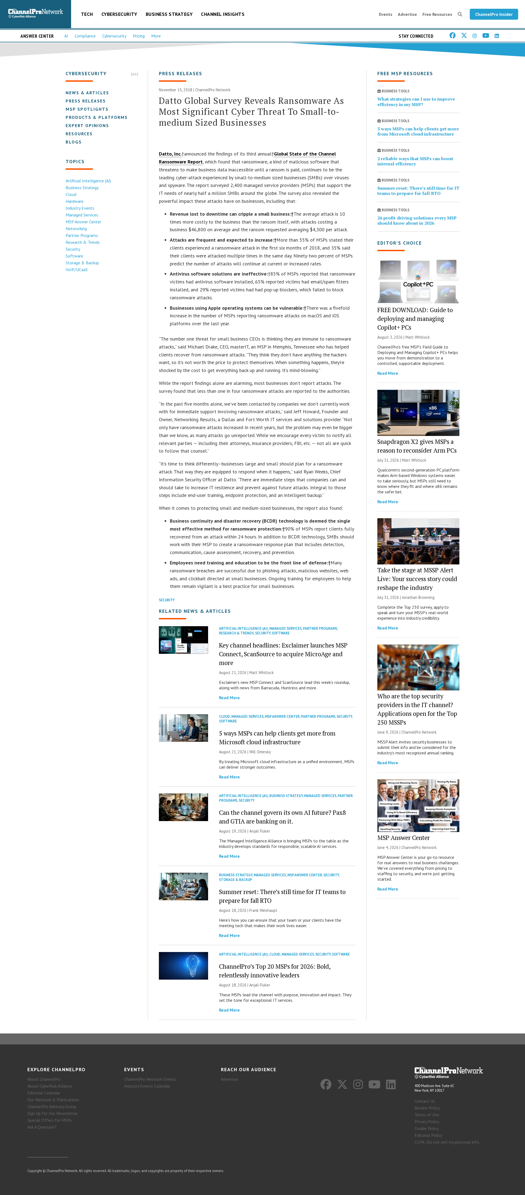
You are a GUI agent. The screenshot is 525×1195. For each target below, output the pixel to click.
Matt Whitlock (261, 672)
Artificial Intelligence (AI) (88, 180)
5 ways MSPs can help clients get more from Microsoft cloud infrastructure (418, 131)
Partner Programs (82, 235)
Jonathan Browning (418, 597)
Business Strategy (169, 14)
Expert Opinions (87, 125)
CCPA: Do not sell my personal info (447, 1142)
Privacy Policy (427, 1121)
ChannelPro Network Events (150, 1079)
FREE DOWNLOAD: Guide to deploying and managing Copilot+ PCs (415, 318)
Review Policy (427, 1108)
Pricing (139, 36)
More (156, 36)
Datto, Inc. (170, 154)
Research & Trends (83, 242)
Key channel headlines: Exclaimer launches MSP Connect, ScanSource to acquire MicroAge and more (283, 654)
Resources (79, 133)
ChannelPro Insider (494, 14)
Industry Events (80, 208)
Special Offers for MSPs (49, 1120)
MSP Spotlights (87, 109)
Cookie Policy (427, 1128)
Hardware (74, 201)
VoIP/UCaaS (77, 269)
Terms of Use (427, 1114)
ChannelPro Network (213, 89)
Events (385, 14)
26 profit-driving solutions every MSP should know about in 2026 (417, 220)
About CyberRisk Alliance (49, 1086)
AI (66, 36)
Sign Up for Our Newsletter (52, 1113)
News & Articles (87, 92)
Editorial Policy (428, 1135)
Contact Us (425, 1101)
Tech (87, 14)
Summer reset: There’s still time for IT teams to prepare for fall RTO (418, 190)
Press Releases (86, 101)
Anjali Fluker (259, 831)
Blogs (74, 142)
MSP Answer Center (83, 221)
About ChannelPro (44, 1079)
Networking (76, 228)
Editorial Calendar (43, 1093)
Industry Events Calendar (147, 1086)
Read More (229, 697)
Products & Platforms (97, 117)
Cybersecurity (119, 14)
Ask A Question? (41, 1127)
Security (73, 249)
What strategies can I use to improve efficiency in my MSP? (416, 101)
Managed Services (82, 215)
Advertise (407, 14)
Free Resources (437, 14)
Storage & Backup (82, 262)
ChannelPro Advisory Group (51, 1106)
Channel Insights (222, 14)
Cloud (71, 194)
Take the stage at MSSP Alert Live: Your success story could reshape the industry (417, 578)
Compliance (85, 36)
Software (74, 256)
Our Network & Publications (53, 1099)
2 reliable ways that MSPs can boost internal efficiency (415, 161)
